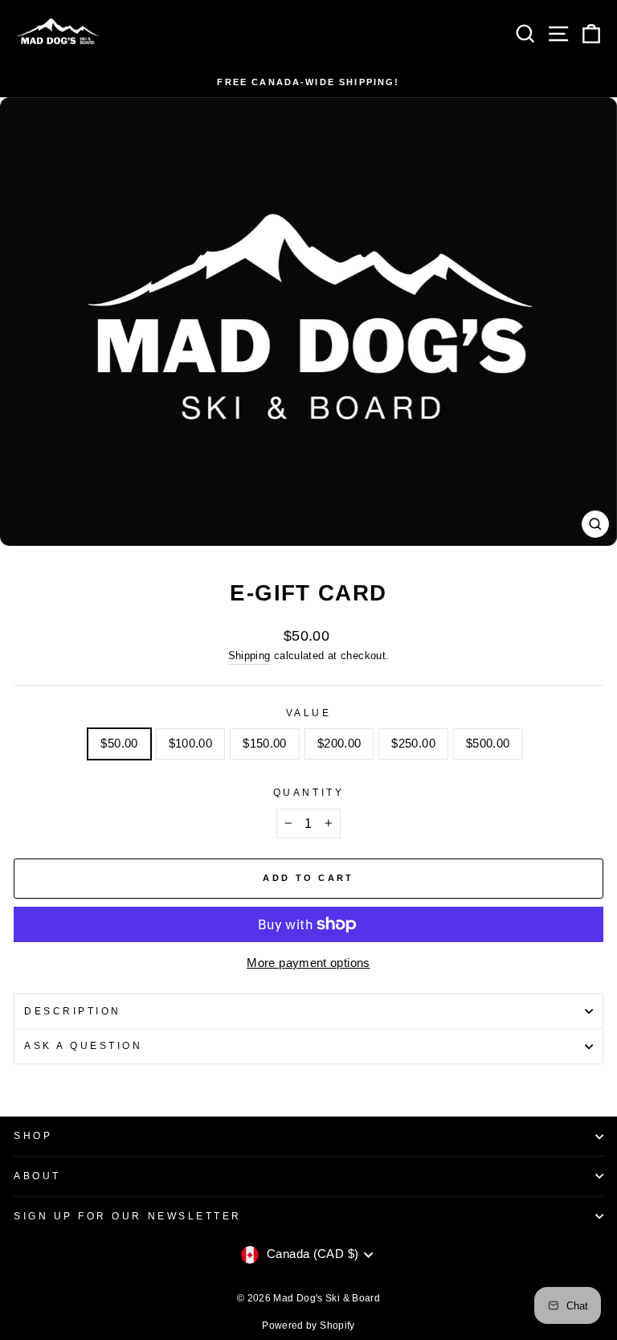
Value (309, 712)
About (37, 1175)
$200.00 (339, 743)
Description (72, 1011)
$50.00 (118, 743)
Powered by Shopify (308, 1325)
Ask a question (83, 1045)
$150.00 (265, 743)
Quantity (308, 792)
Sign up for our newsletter (128, 1216)
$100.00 (191, 743)
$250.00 (413, 743)
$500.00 (488, 743)
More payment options (308, 963)
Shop (33, 1135)
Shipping (249, 656)
